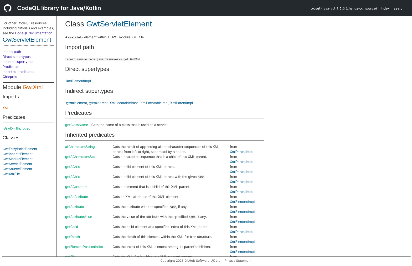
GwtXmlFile (11, 174)
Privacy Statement (238, 260)
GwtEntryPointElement (20, 149)
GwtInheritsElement (18, 154)
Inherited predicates (18, 72)
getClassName (76, 125)
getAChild (72, 167)
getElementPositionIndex (84, 247)
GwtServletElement (27, 39)
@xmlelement (76, 103)
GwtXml (33, 87)
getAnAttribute (76, 197)
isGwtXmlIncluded (17, 128)
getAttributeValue (78, 217)
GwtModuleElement (18, 159)
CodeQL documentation (33, 33)
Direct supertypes (17, 57)
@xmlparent (98, 103)
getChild (71, 227)
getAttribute (74, 207)
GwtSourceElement (17, 169)
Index (385, 8)
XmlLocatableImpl (154, 103)
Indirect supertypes (18, 62)
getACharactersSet (80, 157)
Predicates (11, 67)
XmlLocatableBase (124, 103)
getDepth (72, 237)
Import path (12, 52)
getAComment (76, 187)
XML (6, 108)
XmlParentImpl (181, 103)
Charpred (10, 77)
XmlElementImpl (78, 81)
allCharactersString (80, 147)
